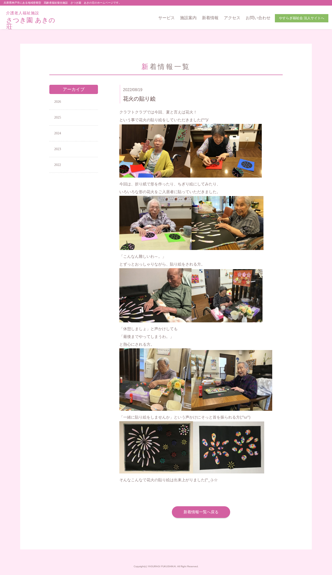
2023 (57, 149)
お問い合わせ (258, 18)
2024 (57, 133)
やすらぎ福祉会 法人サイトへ (301, 18)
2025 (57, 117)
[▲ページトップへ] (322, 565)
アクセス (232, 18)
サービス (166, 18)
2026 (57, 101)
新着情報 (210, 18)
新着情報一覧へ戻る (200, 512)
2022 (57, 165)
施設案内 (188, 18)
